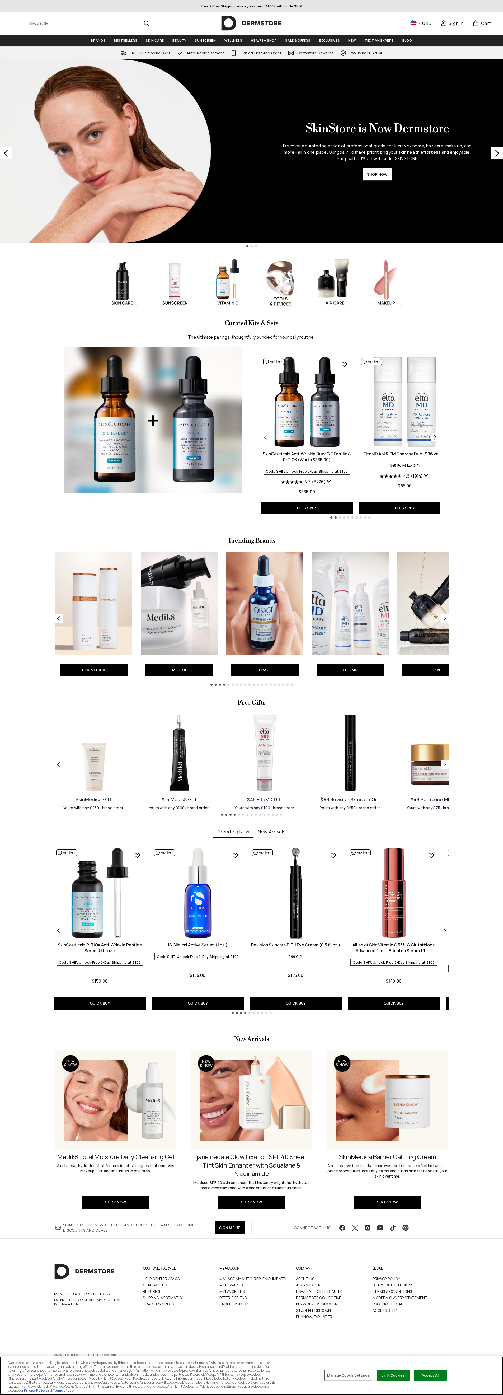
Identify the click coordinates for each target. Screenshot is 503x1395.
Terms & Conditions (392, 1291)
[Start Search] (146, 23)
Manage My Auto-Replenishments (252, 1278)
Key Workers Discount (318, 1304)
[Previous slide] (6, 153)
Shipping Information (164, 1297)
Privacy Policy (386, 1278)
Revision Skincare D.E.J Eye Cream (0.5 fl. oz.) (295, 945)
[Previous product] (265, 437)
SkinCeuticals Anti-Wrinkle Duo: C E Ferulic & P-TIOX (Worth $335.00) (307, 457)
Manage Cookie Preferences (82, 1294)
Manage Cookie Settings (348, 1375)
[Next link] (445, 618)
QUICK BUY (307, 507)
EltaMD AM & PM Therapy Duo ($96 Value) (405, 454)
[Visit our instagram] (367, 1227)
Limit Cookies (393, 1375)
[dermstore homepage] (251, 23)
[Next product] (435, 437)
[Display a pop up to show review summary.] (329, 482)
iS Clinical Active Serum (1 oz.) (198, 945)
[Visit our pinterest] (405, 1227)
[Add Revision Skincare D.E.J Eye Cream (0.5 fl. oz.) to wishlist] (333, 855)
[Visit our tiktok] (393, 1227)
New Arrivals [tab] (271, 831)
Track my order (159, 1304)
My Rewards (231, 1284)
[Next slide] (497, 153)
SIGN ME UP (230, 1227)
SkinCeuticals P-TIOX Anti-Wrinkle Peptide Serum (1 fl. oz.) (100, 948)
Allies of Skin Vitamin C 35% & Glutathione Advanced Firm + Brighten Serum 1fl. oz (393, 948)
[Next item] (445, 930)
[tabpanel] (251, 930)
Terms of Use (63, 1390)
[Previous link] (58, 618)
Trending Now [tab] (233, 831)
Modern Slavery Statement (400, 1297)
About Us (305, 1278)
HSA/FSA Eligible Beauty (319, 1291)
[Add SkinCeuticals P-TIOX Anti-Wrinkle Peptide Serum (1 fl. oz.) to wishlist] (137, 855)
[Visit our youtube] (380, 1227)
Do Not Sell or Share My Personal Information (87, 1302)
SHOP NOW (377, 174)
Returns (151, 1291)
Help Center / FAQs (161, 1278)
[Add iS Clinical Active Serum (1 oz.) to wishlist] (235, 855)
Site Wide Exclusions (393, 1284)
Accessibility (385, 1310)
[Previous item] (58, 930)
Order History (233, 1304)
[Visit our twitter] (355, 1227)
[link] (452, 23)
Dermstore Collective (318, 1297)
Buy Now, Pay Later (314, 1316)
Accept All (430, 1375)
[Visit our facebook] (342, 1227)
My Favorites (232, 1291)
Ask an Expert (309, 1284)
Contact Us (155, 1284)
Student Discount (315, 1310)
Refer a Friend (233, 1297)
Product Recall (389, 1304)
